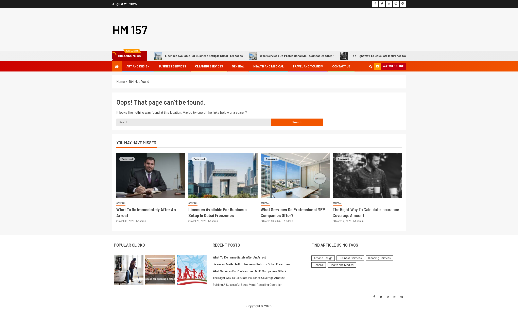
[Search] (370, 66)
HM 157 (130, 29)
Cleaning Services (209, 66)
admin (142, 221)
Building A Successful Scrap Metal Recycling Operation (247, 284)
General (238, 66)
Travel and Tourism (308, 66)
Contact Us (341, 66)
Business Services (172, 66)
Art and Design (138, 66)
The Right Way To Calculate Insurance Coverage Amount (379, 56)
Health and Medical (268, 66)
